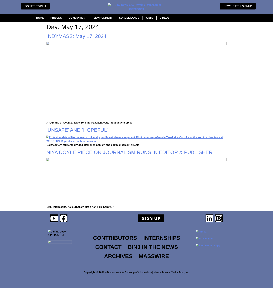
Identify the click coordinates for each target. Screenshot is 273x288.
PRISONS (56, 17)
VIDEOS (164, 17)
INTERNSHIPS (161, 238)
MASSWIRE (154, 256)
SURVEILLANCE (129, 17)
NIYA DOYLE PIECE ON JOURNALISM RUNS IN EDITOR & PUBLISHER (129, 152)
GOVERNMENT (78, 17)
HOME (40, 17)
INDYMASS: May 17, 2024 (76, 36)
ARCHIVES (118, 256)
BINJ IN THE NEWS (153, 247)
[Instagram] (219, 218)
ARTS (149, 17)
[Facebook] (63, 218)
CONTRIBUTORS (115, 238)
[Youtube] (54, 218)
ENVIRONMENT (103, 17)
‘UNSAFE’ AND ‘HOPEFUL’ (77, 130)
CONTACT (108, 247)
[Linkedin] (209, 218)
